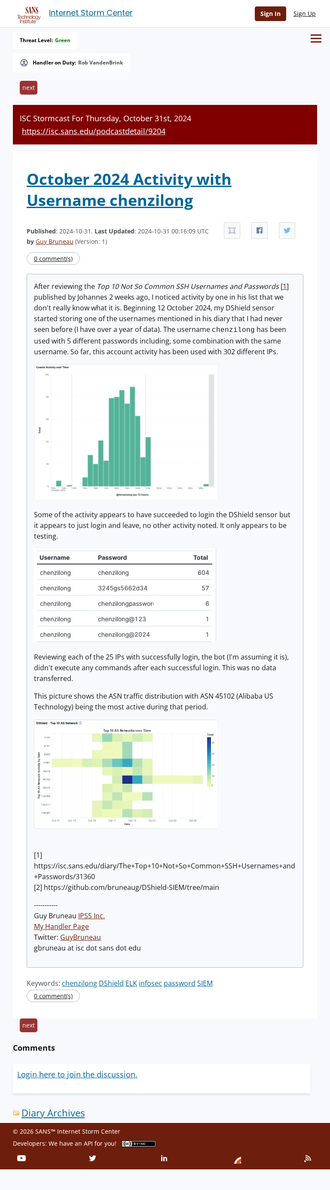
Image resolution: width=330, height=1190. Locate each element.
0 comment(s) (53, 259)
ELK (131, 983)
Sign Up (304, 13)
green (62, 40)
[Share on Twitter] (287, 230)
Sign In (270, 13)
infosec (150, 983)
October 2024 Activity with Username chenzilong (129, 190)
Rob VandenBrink (100, 62)
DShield (111, 983)
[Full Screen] (232, 230)
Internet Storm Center (91, 12)
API (88, 1143)
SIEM (205, 983)
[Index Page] (27, 13)
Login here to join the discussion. (77, 1074)
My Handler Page (61, 926)
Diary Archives (53, 1112)
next (28, 87)
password (180, 983)
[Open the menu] (316, 38)
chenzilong (79, 983)
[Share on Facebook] (259, 230)
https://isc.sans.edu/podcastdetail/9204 (93, 131)
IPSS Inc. (91, 915)
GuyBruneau (80, 937)
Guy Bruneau (54, 241)
